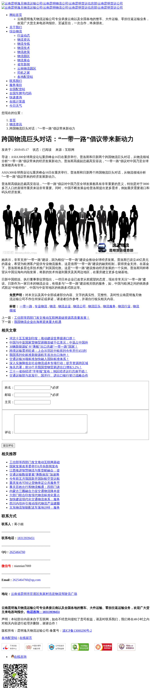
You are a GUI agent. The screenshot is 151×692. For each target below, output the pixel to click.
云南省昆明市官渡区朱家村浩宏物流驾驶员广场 (44, 594)
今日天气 (15, 105)
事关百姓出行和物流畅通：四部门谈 (34, 487)
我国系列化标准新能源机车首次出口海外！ (39, 355)
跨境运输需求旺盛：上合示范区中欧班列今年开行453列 (48, 350)
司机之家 (23, 72)
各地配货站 (25, 76)
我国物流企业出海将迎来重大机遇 (37, 321)
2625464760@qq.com (27, 580)
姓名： (9, 387)
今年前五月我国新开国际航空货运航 (34, 478)
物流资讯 (23, 39)
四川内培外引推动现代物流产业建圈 (34, 503)
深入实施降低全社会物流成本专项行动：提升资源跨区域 (48, 363)
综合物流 (15, 31)
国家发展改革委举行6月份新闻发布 (33, 466)
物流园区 (23, 56)
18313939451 (26, 538)
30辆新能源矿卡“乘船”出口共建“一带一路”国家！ (43, 346)
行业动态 (23, 35)
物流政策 (23, 52)
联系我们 (15, 81)
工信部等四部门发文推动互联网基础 (34, 462)
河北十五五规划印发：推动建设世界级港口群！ (42, 338)
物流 (53, 306)
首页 (12, 120)
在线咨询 (20, 656)
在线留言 (25, 638)
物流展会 (23, 60)
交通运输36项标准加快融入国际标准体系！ (39, 359)
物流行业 (124, 306)
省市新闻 (23, 64)
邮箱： (9, 394)
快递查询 (15, 97)
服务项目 (15, 85)
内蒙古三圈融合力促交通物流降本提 (34, 491)
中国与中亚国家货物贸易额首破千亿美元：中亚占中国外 (48, 342)
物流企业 (64, 306)
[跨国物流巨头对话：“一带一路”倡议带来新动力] (70, 253)
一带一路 (26, 306)
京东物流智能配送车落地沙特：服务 (34, 507)
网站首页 (15, 15)
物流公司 (79, 306)
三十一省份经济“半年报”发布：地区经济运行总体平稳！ (48, 371)
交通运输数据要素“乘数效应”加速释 (34, 474)
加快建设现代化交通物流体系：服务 (34, 499)
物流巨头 (94, 306)
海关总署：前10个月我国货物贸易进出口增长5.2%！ (45, 367)
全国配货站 (17, 89)
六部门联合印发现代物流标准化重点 (34, 495)
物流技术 (23, 48)
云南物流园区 (26, 68)
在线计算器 (17, 101)
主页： (9, 402)
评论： (9, 432)
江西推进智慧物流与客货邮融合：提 (34, 470)
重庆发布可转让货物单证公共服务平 (34, 482)
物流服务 (109, 306)
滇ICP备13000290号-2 (77, 630)
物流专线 (23, 43)
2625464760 (17, 552)
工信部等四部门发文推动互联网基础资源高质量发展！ (52, 317)
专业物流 (41, 306)
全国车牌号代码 (20, 93)
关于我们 (15, 27)
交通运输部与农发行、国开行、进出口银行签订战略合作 (48, 375)
